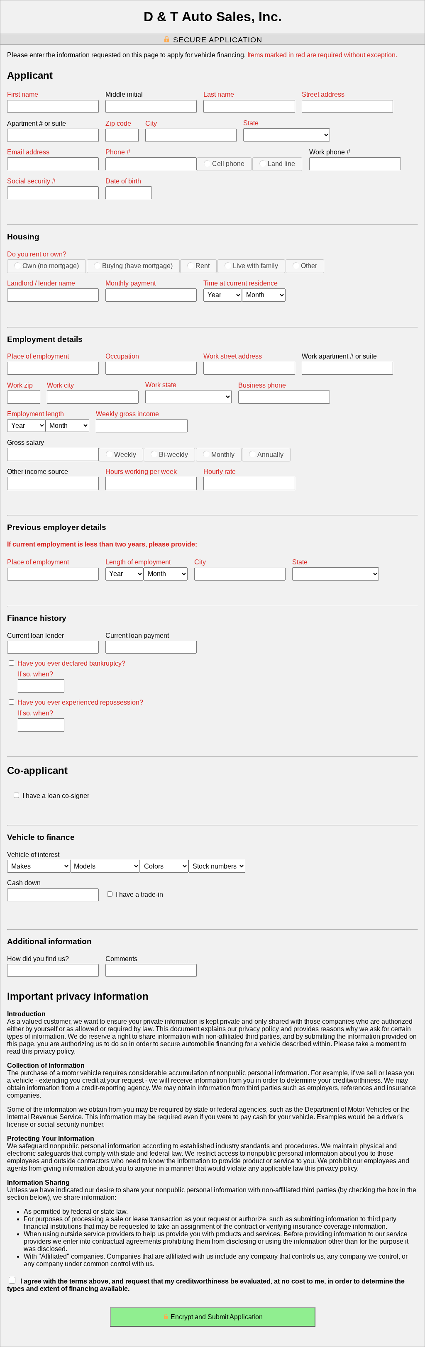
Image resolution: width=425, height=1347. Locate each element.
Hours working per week (141, 471)
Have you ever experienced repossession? (80, 702)
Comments (121, 958)
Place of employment (38, 356)
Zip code (118, 123)
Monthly (222, 454)
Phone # (117, 152)
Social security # (31, 181)
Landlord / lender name (41, 283)
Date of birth (123, 181)
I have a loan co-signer (55, 795)
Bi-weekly (173, 454)
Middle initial (124, 94)
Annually (270, 454)
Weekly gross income (127, 413)
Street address (323, 94)
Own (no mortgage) (50, 265)
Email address (28, 152)
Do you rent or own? (36, 254)
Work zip (20, 385)
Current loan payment (137, 635)
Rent (202, 265)
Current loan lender (35, 635)
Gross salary (25, 442)
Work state (160, 384)
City (151, 123)
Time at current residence (240, 283)
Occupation (122, 356)
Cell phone (228, 163)
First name (22, 94)
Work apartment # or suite (339, 356)
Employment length (35, 413)
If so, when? (35, 674)
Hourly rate (219, 471)
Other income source (37, 471)
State (251, 123)
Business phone (262, 385)
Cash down (24, 882)
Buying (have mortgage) (137, 265)
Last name (218, 94)
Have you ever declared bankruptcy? (71, 663)
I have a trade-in (139, 894)
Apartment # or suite (36, 123)
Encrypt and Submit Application (217, 1316)
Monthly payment (130, 283)
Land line (281, 163)
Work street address (232, 356)
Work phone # (329, 152)
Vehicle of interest (33, 854)
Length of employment (138, 562)
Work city (60, 385)
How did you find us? (38, 958)
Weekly (125, 454)
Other (309, 265)
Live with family (255, 265)
